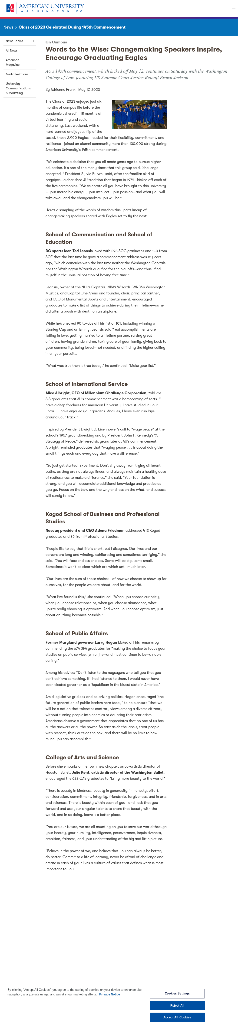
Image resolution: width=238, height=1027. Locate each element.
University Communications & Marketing (18, 88)
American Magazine (13, 62)
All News (11, 50)
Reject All (177, 1005)
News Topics (14, 41)
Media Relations (17, 74)
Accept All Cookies (177, 1017)
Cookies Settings (177, 993)
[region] (119, 1005)
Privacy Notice (109, 994)
